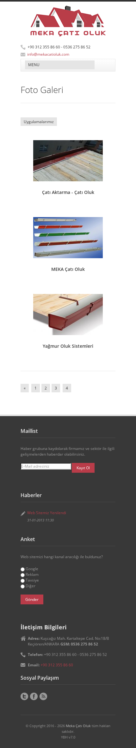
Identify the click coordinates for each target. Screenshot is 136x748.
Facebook (34, 696)
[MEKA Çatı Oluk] (68, 237)
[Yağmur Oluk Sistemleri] (68, 314)
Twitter (24, 696)
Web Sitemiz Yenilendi (46, 512)
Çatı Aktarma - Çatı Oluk (68, 192)
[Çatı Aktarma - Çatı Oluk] (68, 160)
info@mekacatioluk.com (48, 54)
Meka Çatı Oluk (78, 725)
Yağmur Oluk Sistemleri (68, 346)
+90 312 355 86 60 (56, 665)
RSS (43, 696)
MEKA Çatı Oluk (68, 269)
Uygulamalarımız (39, 121)
